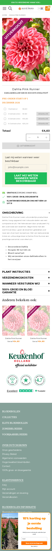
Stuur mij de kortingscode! (34, 543)
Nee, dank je (34, 546)
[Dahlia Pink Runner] (13, 321)
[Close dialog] (49, 514)
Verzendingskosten (17, 277)
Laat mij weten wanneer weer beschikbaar (26, 178)
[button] (47, 52)
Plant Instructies (16, 271)
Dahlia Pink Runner (13, 338)
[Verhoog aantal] (46, 137)
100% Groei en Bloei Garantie (17, 291)
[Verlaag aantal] (29, 137)
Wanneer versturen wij (21, 283)
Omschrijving (12, 212)
